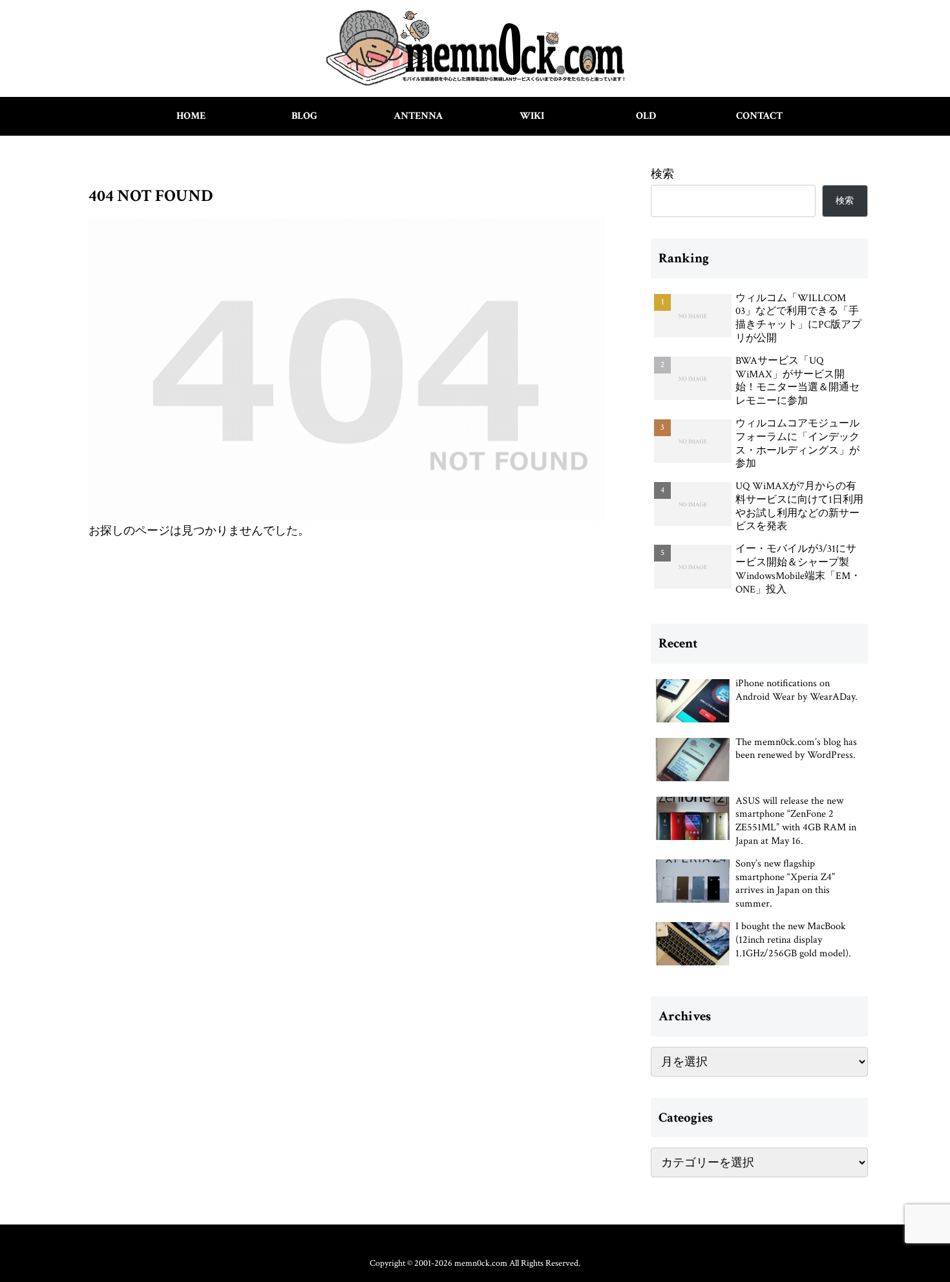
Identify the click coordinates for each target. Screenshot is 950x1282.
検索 (662, 174)
